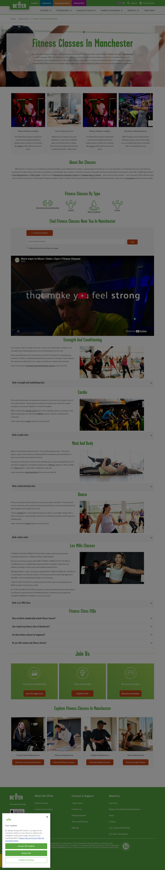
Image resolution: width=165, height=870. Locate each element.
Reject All (26, 853)
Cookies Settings (26, 860)
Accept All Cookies (26, 846)
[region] (26, 840)
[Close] (47, 817)
